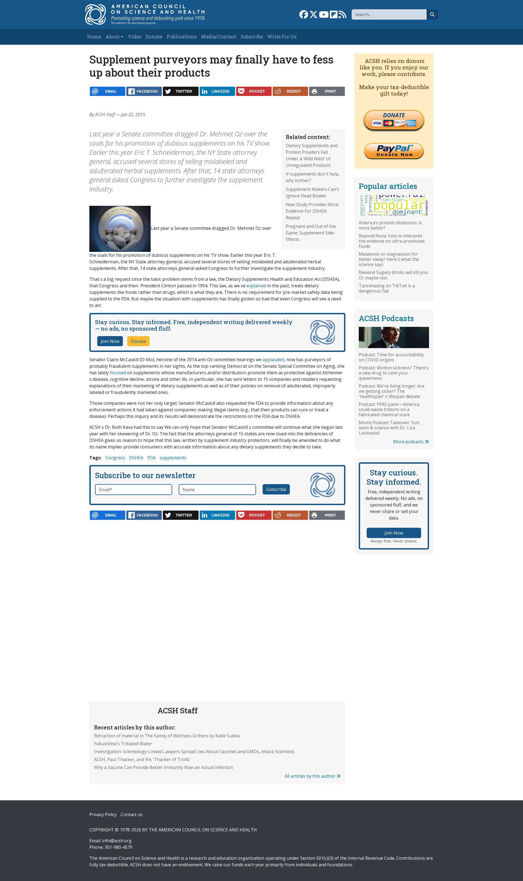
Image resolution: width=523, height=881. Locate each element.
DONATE (394, 115)
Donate (154, 37)
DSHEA (136, 458)
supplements (173, 458)
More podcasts (409, 442)
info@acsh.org (117, 841)
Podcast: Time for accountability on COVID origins (391, 357)
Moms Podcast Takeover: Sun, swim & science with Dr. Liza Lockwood (389, 428)
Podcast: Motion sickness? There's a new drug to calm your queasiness (394, 373)
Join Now (110, 341)
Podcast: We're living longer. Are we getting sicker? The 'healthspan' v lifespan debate (391, 391)
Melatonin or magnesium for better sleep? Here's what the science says (389, 259)
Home (94, 37)
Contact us (131, 814)
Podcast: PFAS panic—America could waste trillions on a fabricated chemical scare (389, 409)
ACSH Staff (105, 114)
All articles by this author (310, 776)
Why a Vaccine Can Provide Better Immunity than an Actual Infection (163, 767)
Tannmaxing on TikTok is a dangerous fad (387, 288)
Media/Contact (218, 37)
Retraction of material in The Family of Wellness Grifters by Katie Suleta (167, 736)
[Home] (151, 14)
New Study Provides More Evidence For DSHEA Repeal (312, 211)
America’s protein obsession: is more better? (390, 225)
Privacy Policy (103, 814)
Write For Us (282, 37)
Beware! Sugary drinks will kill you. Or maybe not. (393, 274)
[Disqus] (217, 598)
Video (134, 37)
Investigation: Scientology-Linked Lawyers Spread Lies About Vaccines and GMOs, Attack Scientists (194, 752)
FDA (151, 458)
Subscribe (252, 37)
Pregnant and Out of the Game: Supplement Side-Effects (311, 232)
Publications (182, 37)
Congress (115, 458)
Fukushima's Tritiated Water (123, 744)
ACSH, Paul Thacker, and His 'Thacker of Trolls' (142, 759)
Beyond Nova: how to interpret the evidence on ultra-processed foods (391, 241)
